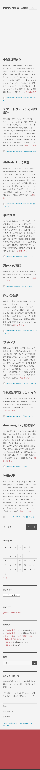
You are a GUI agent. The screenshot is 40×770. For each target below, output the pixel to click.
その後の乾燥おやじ (13, 630)
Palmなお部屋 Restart (15, 8)
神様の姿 (9, 475)
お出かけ (6, 716)
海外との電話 (12, 265)
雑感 (34, 204)
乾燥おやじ (9, 636)
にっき (24, 286)
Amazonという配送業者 (19, 425)
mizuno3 (9, 286)
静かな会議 (10, 295)
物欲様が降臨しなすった (20, 392)
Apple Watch (28, 151)
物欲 (34, 151)
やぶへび (9, 342)
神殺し (26, 517)
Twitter (5, 706)
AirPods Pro (28, 98)
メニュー (33, 8)
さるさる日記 (8, 711)
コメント (8, 153)
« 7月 (5, 578)
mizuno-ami (10, 98)
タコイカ (8, 642)
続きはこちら (31, 92)
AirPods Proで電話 (16, 162)
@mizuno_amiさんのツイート (14, 613)
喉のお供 (9, 215)
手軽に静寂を (12, 59)
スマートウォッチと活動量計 (20, 111)
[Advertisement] (20, 36)
